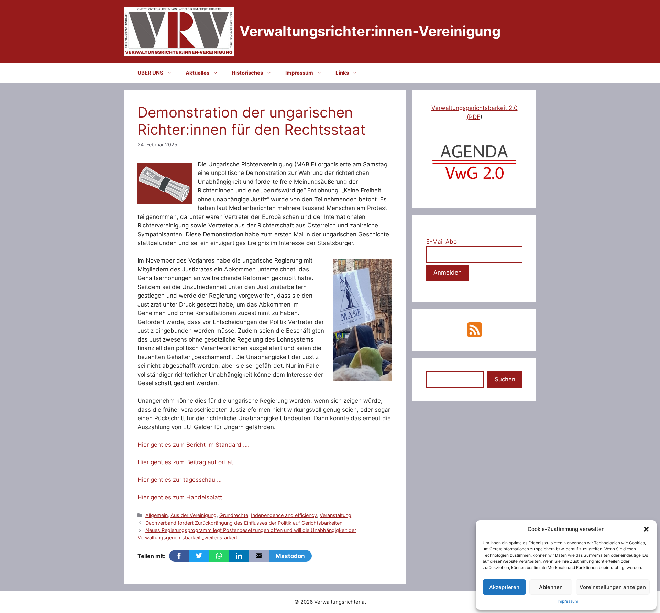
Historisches (247, 72)
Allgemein (156, 515)
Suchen (505, 379)
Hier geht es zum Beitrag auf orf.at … (189, 462)
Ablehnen (551, 587)
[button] (646, 529)
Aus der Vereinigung (193, 515)
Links (342, 72)
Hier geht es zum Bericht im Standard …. (194, 444)
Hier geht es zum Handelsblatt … (183, 497)
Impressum (568, 601)
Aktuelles (197, 72)
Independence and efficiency (284, 515)
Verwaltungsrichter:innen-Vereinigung (370, 31)
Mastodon (290, 556)
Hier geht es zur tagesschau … (180, 479)
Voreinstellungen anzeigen (613, 587)
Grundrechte (233, 515)
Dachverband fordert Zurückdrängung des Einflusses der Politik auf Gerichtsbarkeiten (243, 523)
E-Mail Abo (441, 241)
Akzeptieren (504, 587)
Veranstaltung (335, 515)
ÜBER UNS (150, 72)
